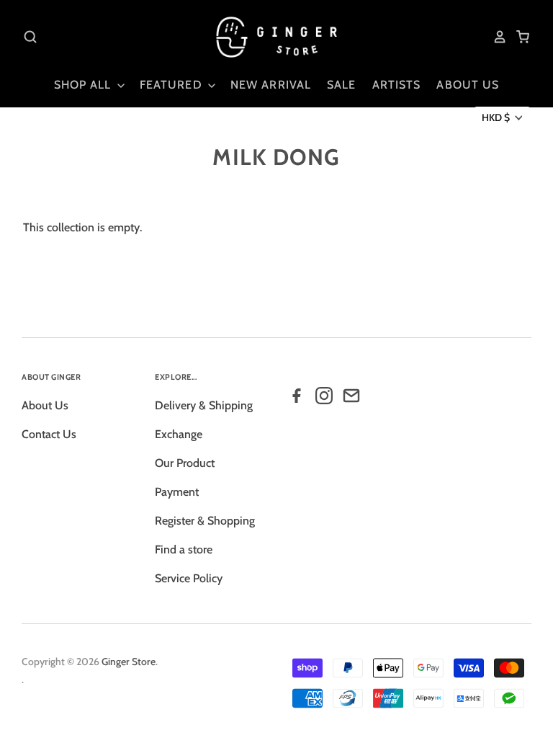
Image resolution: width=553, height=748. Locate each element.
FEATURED (173, 85)
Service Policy (188, 578)
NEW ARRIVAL (270, 85)
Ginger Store (129, 661)
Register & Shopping (205, 520)
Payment (177, 492)
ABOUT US (467, 85)
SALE (341, 85)
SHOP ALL (84, 85)
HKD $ (496, 117)
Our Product (185, 463)
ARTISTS (396, 85)
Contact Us (49, 434)
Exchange (178, 434)
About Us (45, 405)
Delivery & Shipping (204, 405)
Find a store (183, 549)
